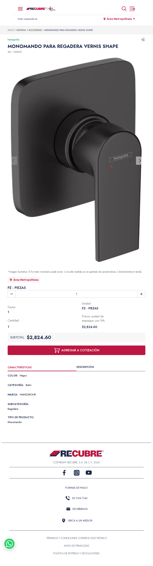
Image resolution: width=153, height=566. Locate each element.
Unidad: (86, 303)
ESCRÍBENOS (80, 509)
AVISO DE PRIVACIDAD (76, 546)
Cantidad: (14, 320)
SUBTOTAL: (17, 337)
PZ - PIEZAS (17, 287)
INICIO (11, 30)
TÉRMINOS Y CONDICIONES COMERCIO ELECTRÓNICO (76, 538)
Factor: (12, 307)
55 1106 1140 (80, 498)
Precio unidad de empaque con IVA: (94, 318)
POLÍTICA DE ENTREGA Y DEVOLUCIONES (76, 553)
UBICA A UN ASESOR (80, 520)
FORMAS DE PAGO (76, 488)
